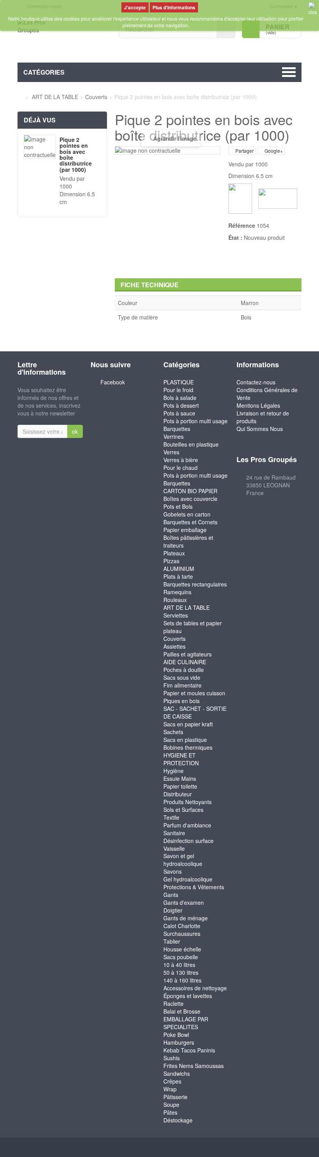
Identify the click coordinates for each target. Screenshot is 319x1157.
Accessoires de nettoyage (195, 988)
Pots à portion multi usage (195, 421)
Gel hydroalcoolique (187, 879)
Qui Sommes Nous (260, 429)
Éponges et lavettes (187, 996)
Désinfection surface (188, 841)
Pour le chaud (180, 467)
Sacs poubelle (180, 957)
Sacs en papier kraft (188, 724)
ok (75, 431)
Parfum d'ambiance (187, 825)
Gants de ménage (185, 918)
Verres (171, 452)
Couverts (174, 638)
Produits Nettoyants (187, 802)
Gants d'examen (183, 902)
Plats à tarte (178, 576)
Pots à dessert (181, 405)
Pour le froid (178, 390)
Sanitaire (174, 833)
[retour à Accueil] (20, 97)
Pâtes (170, 1112)
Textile (171, 817)
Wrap (170, 1089)
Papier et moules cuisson (194, 693)
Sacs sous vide (181, 677)
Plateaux (174, 553)
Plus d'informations (173, 7)
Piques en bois (181, 701)
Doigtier (172, 910)
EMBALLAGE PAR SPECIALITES (185, 1023)
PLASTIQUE (178, 382)
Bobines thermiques (187, 747)
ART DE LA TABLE (186, 607)
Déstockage (178, 1120)
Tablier (171, 941)
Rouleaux (175, 600)
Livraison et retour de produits (263, 417)
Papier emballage (185, 530)
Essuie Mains (179, 778)
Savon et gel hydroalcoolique (182, 859)
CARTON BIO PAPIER (190, 491)
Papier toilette (180, 786)
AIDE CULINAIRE (184, 662)
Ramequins (177, 592)
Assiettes (174, 646)
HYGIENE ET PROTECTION (181, 759)
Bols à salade (179, 397)
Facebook (112, 382)
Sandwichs (176, 1073)
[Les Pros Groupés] (62, 37)
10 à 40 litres (179, 965)
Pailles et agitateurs (187, 654)
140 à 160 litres (182, 980)
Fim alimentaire (182, 685)
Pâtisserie (175, 1097)
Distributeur (177, 794)
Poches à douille (183, 670)
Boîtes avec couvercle (190, 499)
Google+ (273, 150)
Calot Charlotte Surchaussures (181, 929)
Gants (170, 895)
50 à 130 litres (180, 972)
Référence (241, 225)
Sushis (171, 1058)
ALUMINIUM (178, 568)
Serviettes (175, 615)
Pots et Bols (178, 506)
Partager (244, 150)
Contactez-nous (256, 382)
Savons (172, 871)
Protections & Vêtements (193, 887)
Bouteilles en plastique (191, 444)
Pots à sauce (179, 413)
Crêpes (172, 1081)
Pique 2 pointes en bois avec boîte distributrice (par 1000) (76, 154)
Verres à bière (180, 460)
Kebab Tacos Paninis (189, 1050)
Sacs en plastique (185, 739)
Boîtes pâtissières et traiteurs (188, 541)
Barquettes (176, 429)
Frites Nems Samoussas (193, 1066)
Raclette (173, 1003)
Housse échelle (182, 949)
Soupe (171, 1104)
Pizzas (171, 561)
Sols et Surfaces (183, 809)
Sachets (173, 732)
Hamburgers (178, 1042)
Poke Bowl (176, 1034)
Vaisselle (174, 848)
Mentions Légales (258, 405)
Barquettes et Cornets (190, 522)
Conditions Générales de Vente (267, 393)
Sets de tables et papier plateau (192, 627)
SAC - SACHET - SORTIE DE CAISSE (194, 712)
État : (235, 237)
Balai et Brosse (181, 1011)
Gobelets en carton (186, 514)
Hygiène (173, 771)
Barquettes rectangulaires (195, 584)
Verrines (173, 436)
